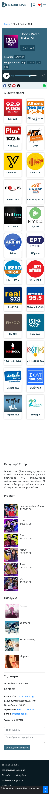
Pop (24, 62)
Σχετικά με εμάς (10, 764)
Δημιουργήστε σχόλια (17, 747)
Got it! (45, 790)
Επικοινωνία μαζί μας (13, 769)
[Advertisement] (24, 15)
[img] (44, 5)
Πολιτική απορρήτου (13, 780)
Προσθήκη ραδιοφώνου (14, 775)
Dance (31, 62)
